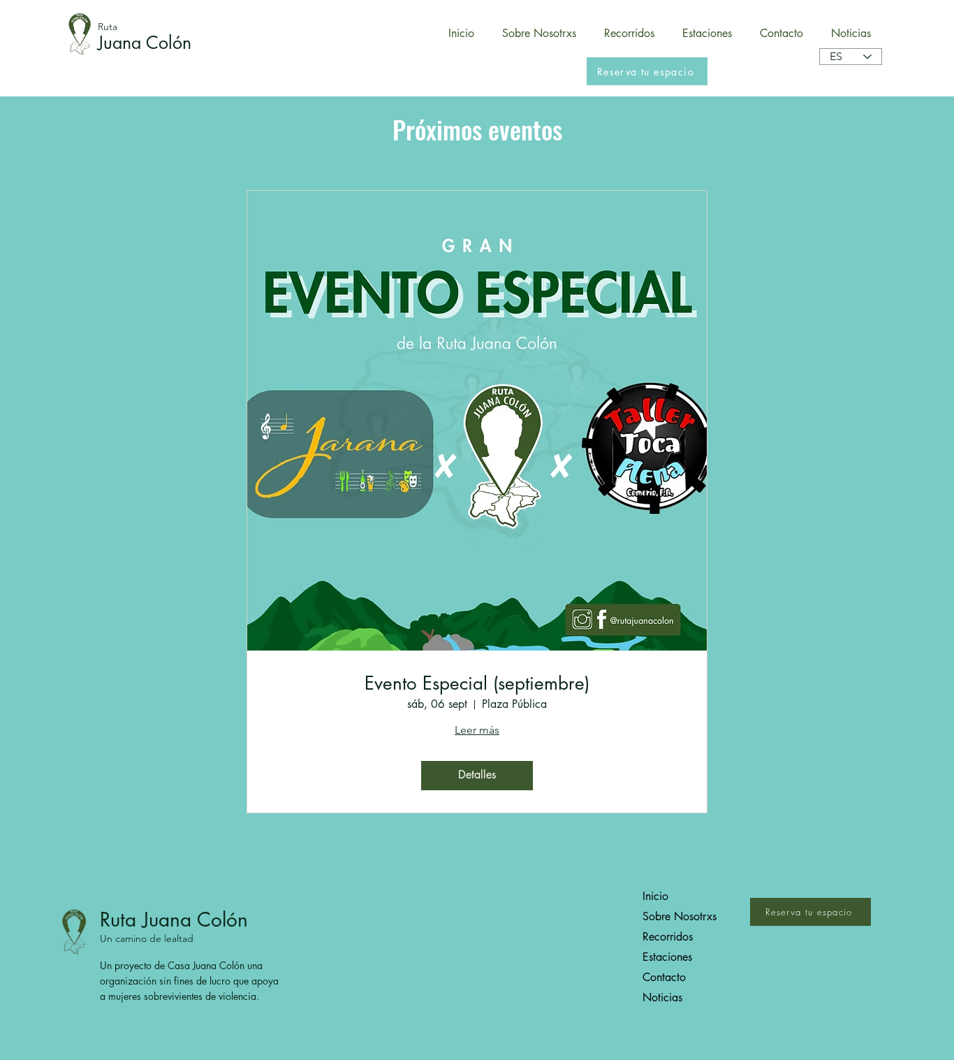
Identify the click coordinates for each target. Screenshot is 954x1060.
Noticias (662, 997)
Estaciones (667, 957)
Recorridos (668, 936)
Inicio (655, 896)
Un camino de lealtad (146, 938)
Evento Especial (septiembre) (477, 684)
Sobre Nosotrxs (680, 916)
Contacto (664, 977)
